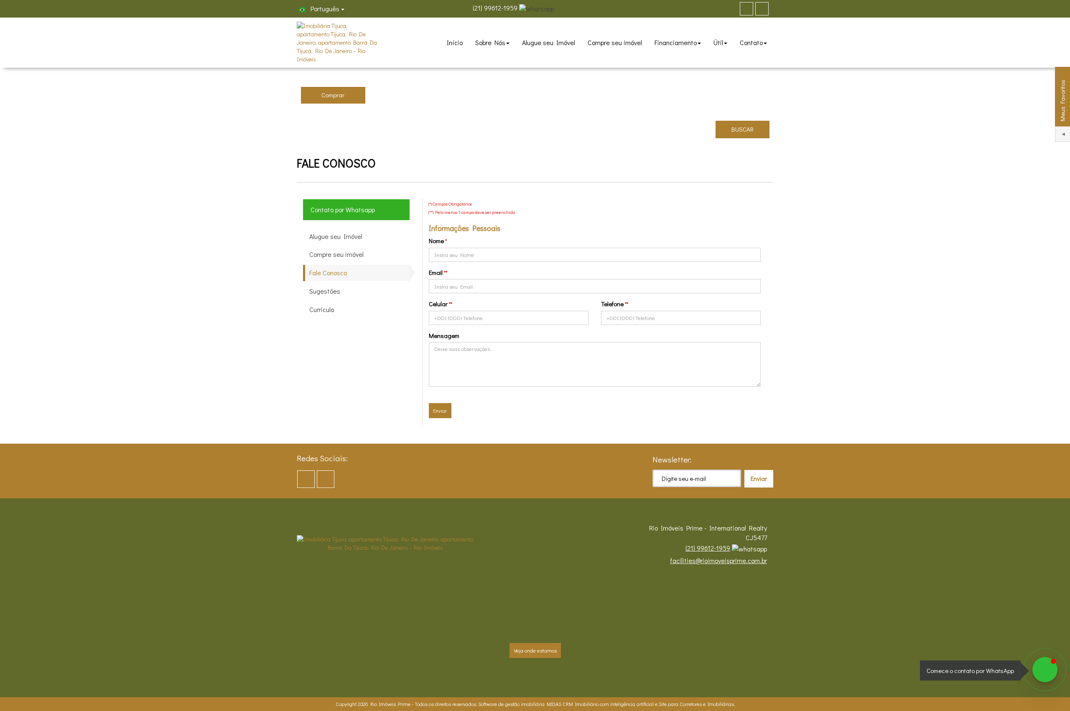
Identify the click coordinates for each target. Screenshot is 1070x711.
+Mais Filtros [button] (692, 129)
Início (455, 42)
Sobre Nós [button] (490, 42)
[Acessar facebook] (746, 8)
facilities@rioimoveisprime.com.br (718, 560)
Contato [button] (751, 42)
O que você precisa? (330, 78)
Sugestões (324, 291)
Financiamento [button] (676, 42)
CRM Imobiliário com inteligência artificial (608, 704)
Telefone (612, 304)
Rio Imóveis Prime (390, 704)
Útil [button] (718, 42)
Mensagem (444, 335)
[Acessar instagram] (762, 8)
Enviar (440, 410)
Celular (438, 304)
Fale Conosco (328, 272)
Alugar (398, 95)
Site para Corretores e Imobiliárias (696, 704)
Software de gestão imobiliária (511, 704)
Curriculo (321, 309)
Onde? (561, 78)
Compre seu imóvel (615, 42)
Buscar (742, 129)
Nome (436, 240)
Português (324, 8)
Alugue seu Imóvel (548, 42)
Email (436, 272)
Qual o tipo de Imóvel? (469, 78)
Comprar (332, 95)
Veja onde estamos (535, 650)
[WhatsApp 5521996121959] (1044, 669)
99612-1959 (495, 7)
